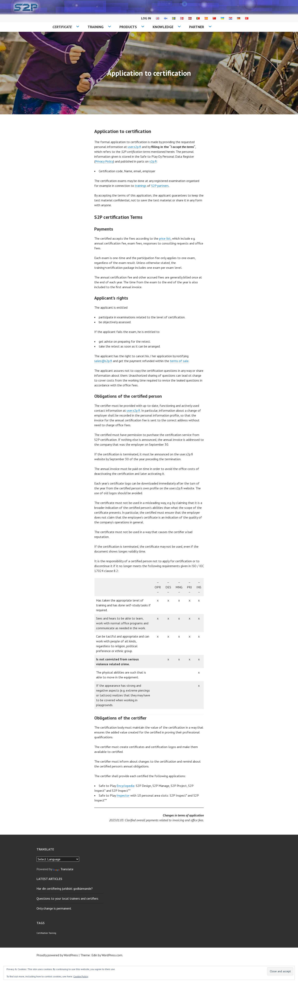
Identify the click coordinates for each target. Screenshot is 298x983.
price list (165, 238)
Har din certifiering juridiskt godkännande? (64, 888)
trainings (140, 186)
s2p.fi (153, 161)
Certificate (62, 26)
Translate (66, 869)
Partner (196, 26)
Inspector (123, 795)
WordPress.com (112, 955)
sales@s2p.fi (103, 361)
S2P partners (160, 186)
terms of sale (179, 361)
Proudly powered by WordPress (57, 955)
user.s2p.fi (134, 147)
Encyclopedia (125, 786)
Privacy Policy (104, 161)
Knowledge (163, 26)
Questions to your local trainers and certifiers (67, 898)
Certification (42, 933)
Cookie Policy (80, 976)
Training (96, 26)
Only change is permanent (53, 908)
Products (128, 26)
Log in (146, 18)
